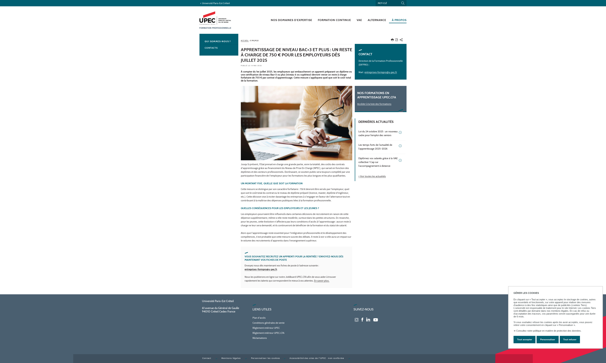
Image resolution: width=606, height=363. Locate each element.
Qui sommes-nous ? (218, 41)
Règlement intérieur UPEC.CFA (268, 333)
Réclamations (259, 338)
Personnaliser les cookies (265, 358)
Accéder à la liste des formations (374, 104)
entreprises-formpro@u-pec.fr (261, 269)
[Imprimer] (392, 40)
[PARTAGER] (401, 40)
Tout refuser (569, 339)
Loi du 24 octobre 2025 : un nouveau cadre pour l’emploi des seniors (378, 133)
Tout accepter (524, 339)
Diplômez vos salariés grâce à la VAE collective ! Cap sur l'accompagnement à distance (378, 162)
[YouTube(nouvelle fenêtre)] (375, 319)
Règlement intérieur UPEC (266, 328)
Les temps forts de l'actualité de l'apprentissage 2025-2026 (375, 146)
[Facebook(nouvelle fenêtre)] (362, 319)
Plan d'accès (259, 318)
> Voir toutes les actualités (372, 177)
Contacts (211, 47)
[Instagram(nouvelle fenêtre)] (356, 319)
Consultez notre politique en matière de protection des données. (548, 330)
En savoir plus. (321, 281)
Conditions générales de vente (268, 323)
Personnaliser (547, 339)
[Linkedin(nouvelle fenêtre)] (368, 319)
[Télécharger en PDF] (396, 40)
